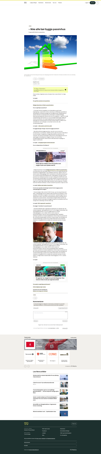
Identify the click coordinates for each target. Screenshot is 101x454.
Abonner (92, 2)
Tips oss (74, 423)
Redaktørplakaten (51, 438)
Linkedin (44, 433)
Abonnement (27, 442)
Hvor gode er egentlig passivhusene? (41, 284)
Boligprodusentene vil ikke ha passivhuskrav (43, 105)
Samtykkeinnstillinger (64, 430)
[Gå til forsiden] (25, 3)
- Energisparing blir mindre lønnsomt (46, 142)
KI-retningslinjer (63, 435)
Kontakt (26, 445)
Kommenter (42, 78)
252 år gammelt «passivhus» (44, 203)
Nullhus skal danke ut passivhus (45, 185)
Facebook (44, 430)
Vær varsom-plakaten (41, 438)
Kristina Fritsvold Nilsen (29, 430)
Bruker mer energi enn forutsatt (40, 291)
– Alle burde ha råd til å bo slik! (45, 126)
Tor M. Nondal (27, 434)
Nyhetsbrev (62, 428)
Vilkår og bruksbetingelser (65, 433)
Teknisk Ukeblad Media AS (34, 449)
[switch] (66, 89)
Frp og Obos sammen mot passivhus (41, 100)
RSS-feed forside (46, 428)
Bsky (43, 435)
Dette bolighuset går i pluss (39, 286)
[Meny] (97, 2)
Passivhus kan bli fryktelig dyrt (40, 289)
